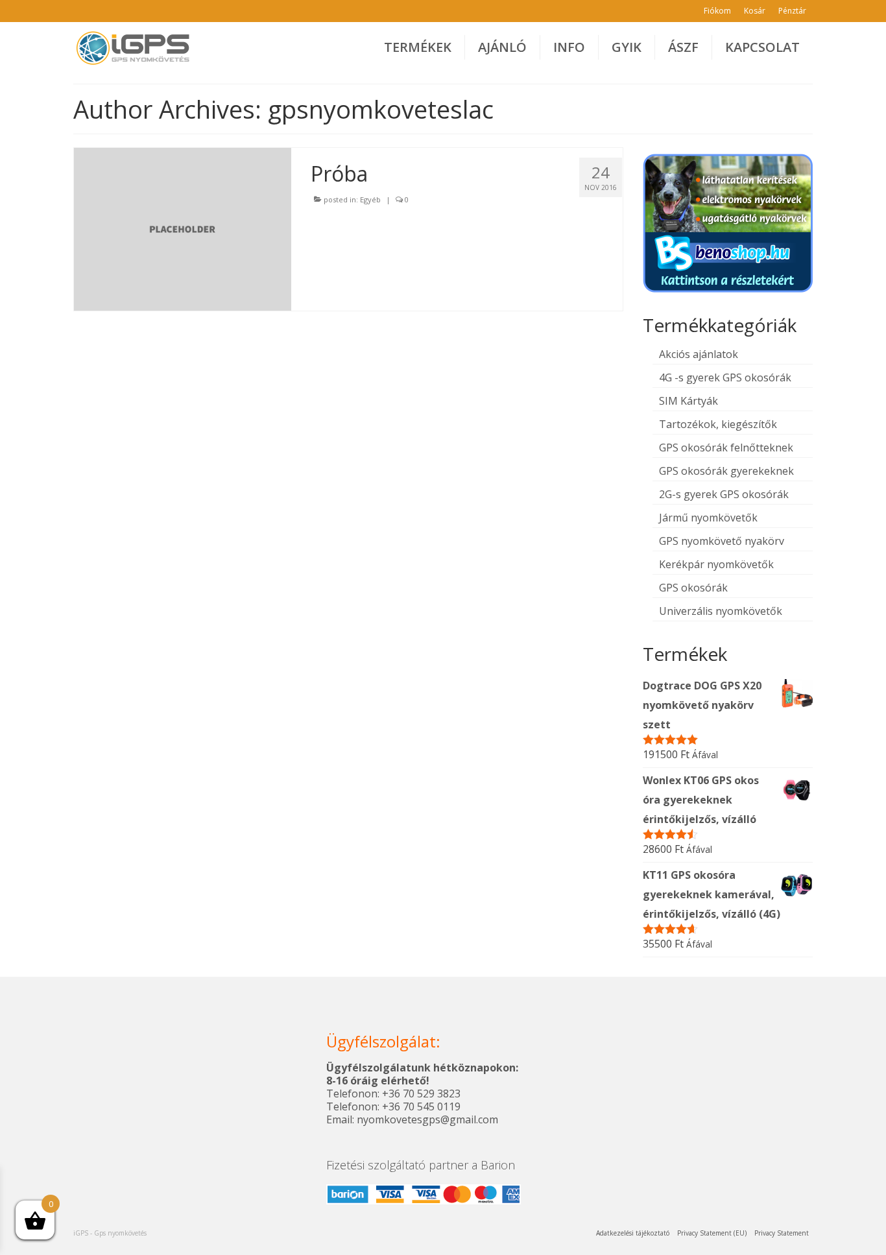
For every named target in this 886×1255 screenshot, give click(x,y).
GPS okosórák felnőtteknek (726, 447)
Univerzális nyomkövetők (720, 611)
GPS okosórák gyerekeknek (726, 471)
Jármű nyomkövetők (708, 517)
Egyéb (370, 199)
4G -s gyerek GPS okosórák (725, 377)
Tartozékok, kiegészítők (718, 424)
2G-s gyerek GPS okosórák (724, 494)
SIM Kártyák (688, 401)
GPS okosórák (693, 587)
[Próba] (182, 228)
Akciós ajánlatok (698, 354)
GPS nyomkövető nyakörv (721, 541)
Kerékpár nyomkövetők (716, 564)
